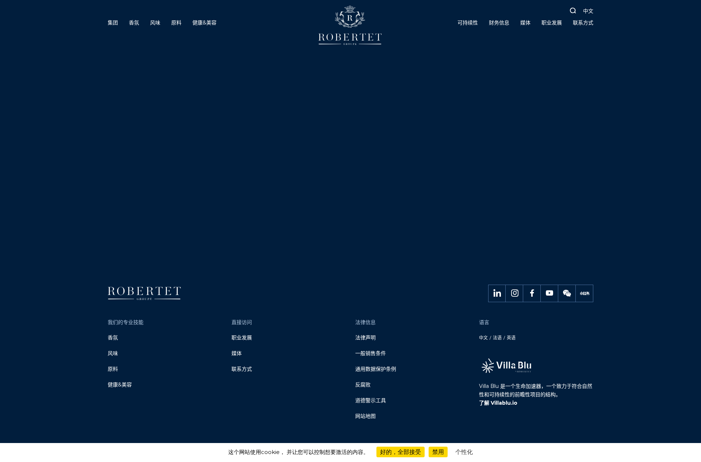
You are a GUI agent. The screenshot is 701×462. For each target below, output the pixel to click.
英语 (511, 337)
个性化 (464, 451)
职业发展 (241, 337)
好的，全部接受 (400, 451)
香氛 (113, 337)
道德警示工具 (370, 400)
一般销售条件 (370, 353)
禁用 (438, 451)
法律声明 (365, 337)
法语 (497, 337)
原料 (113, 369)
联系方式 (241, 369)
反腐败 (363, 384)
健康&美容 (120, 384)
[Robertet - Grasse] (350, 27)
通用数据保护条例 (375, 369)
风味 (113, 353)
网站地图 (365, 416)
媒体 (236, 353)
